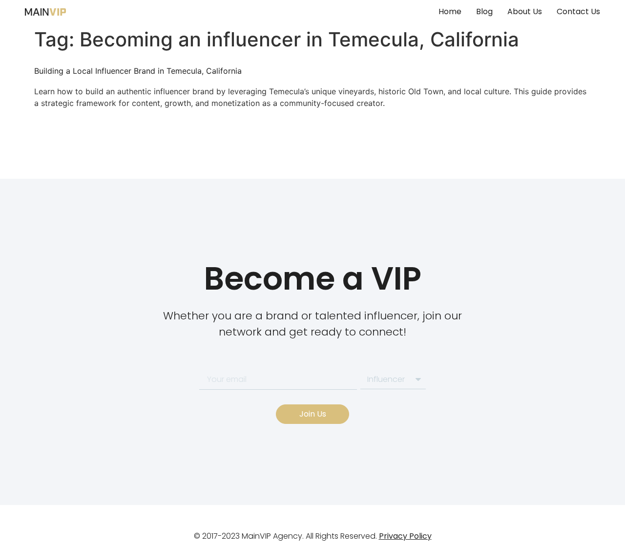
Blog (484, 11)
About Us (524, 11)
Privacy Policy (405, 536)
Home (449, 11)
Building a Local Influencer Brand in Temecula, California (138, 71)
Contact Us (578, 11)
